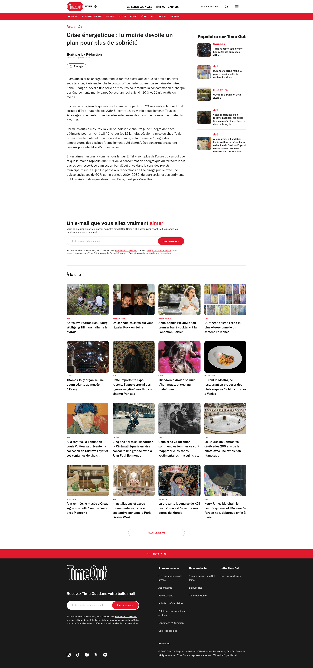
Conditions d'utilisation (171, 623)
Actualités (73, 17)
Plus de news (156, 533)
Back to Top (159, 554)
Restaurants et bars (92, 17)
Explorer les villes (139, 7)
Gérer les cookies (167, 631)
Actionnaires (165, 588)
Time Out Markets (167, 7)
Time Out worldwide (230, 576)
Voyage (133, 17)
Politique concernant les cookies (171, 613)
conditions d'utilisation (126, 251)
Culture (122, 17)
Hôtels (144, 17)
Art (153, 17)
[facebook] (87, 655)
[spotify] (105, 655)
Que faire (110, 17)
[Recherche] (226, 7)
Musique (162, 17)
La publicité (195, 588)
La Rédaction (91, 54)
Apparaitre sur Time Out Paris (202, 578)
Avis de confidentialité (170, 603)
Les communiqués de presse (170, 578)
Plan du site (164, 644)
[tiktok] (78, 655)
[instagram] (69, 655)
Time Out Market (198, 596)
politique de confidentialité (158, 251)
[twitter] (96, 655)
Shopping (174, 17)
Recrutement (165, 596)
